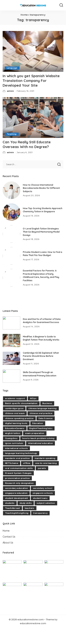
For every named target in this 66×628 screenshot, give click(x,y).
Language (12, 68)
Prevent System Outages (18, 473)
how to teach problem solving (38, 438)
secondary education (16, 488)
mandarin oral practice (17, 458)
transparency (40, 513)
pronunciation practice (17, 478)
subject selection (46, 503)
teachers (29, 508)
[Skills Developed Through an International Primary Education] (11, 376)
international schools (16, 448)
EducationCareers (14, 428)
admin (10, 91)
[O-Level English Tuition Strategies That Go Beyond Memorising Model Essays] (11, 234)
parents (42, 468)
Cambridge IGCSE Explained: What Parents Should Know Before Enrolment (41, 356)
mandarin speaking (45, 458)
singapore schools (43, 493)
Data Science (46, 418)
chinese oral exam (15, 413)
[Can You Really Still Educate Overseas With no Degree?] (33, 117)
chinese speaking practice (19, 418)
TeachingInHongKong (16, 513)
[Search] (61, 5)
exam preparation (34, 433)
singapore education (16, 493)
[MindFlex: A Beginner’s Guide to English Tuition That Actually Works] (11, 340)
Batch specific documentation (21, 403)
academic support (15, 398)
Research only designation (19, 483)
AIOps (33, 398)
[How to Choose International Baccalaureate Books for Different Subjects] (11, 190)
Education (37, 423)
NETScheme (11, 463)
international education (40, 443)
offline (26, 463)
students (10, 503)
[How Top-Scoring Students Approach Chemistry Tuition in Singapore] (11, 212)
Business (47, 403)
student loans (40, 498)
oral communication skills (19, 468)
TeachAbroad (12, 508)
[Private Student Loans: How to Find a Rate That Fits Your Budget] (11, 256)
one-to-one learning (46, 463)
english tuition (12, 433)
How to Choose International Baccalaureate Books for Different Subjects (41, 188)
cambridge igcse (14, 408)
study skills (26, 503)
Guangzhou (11, 438)
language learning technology (21, 453)
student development (16, 498)
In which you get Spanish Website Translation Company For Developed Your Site (31, 80)
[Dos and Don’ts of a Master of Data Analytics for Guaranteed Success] (11, 322)
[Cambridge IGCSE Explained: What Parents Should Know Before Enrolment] (11, 358)
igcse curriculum (14, 443)
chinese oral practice (41, 413)
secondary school (42, 488)
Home (24, 14)
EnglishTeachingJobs (41, 428)
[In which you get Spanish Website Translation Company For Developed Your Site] (33, 51)
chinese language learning (42, 408)
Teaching (12, 134)
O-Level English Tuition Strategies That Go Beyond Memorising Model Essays (41, 231)
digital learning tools (16, 423)
